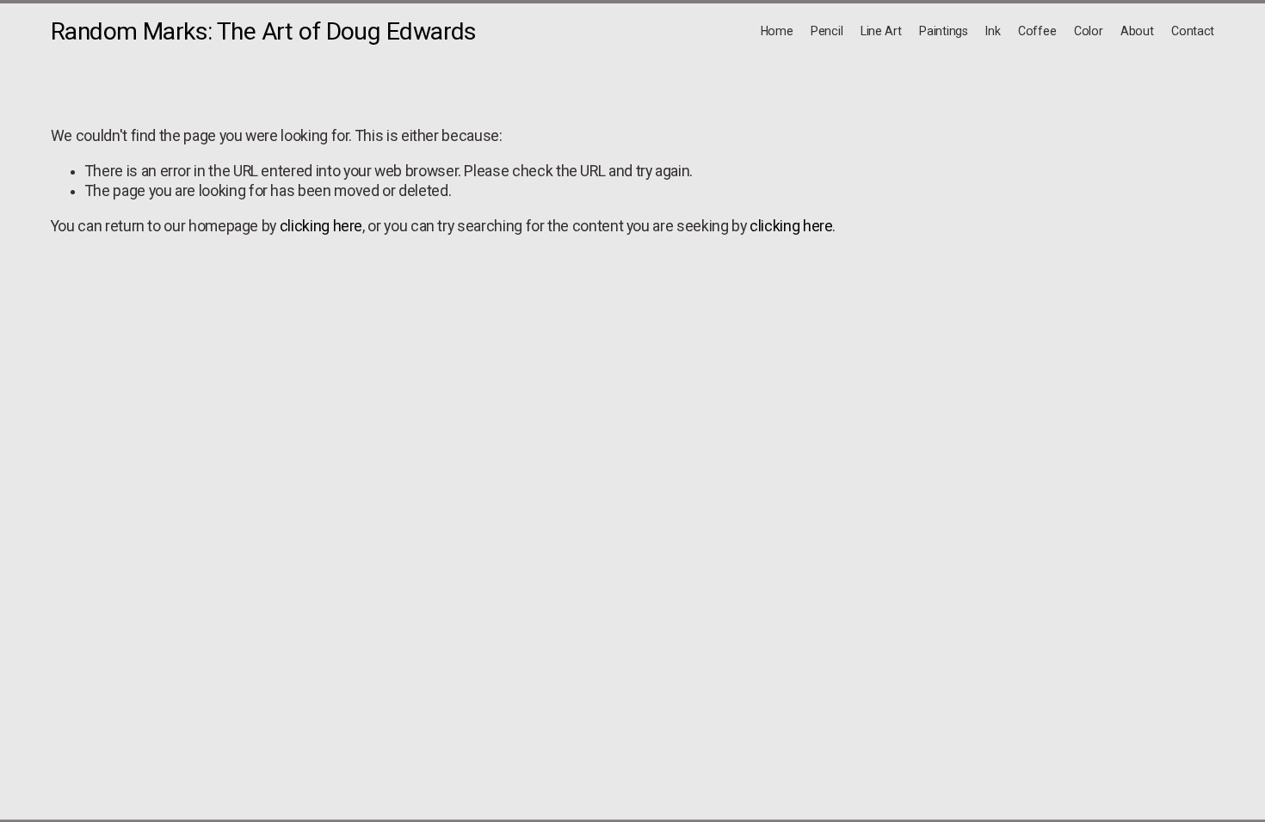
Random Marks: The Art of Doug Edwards (264, 31)
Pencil (826, 31)
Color (1088, 31)
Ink (992, 31)
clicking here (321, 226)
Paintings (943, 31)
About (1137, 31)
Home (777, 31)
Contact (1192, 31)
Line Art (881, 31)
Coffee (1037, 31)
